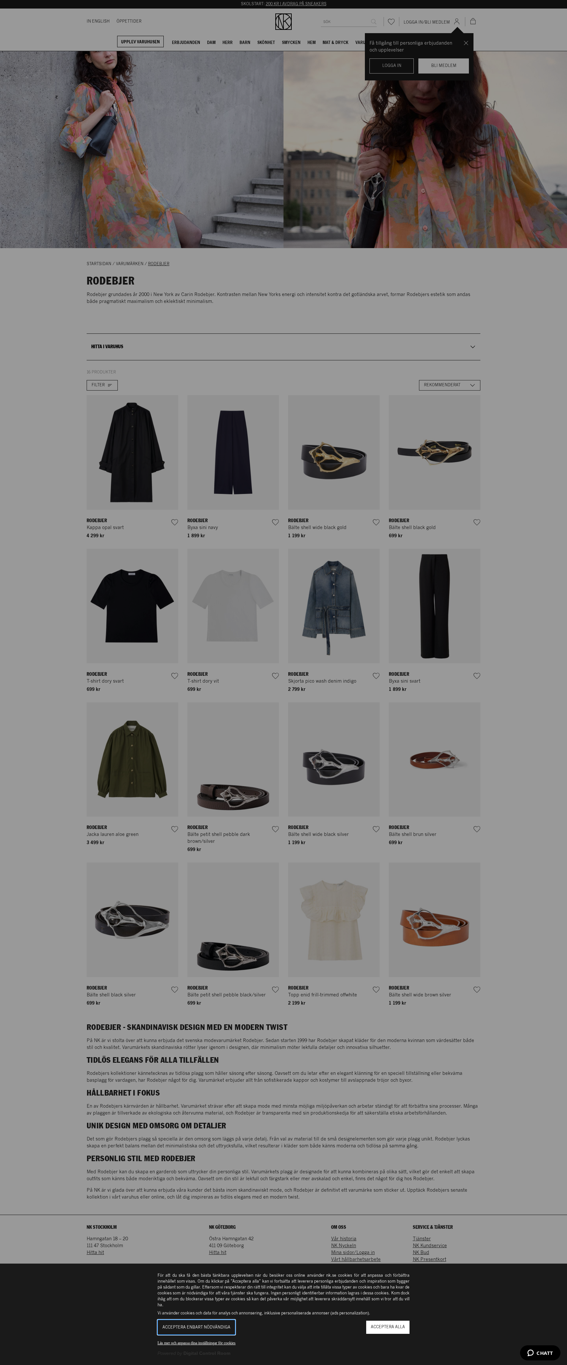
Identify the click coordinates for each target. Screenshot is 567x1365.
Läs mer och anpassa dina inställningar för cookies (197, 1343)
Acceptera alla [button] (388, 1327)
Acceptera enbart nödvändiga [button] (196, 1327)
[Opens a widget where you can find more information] (540, 1353)
